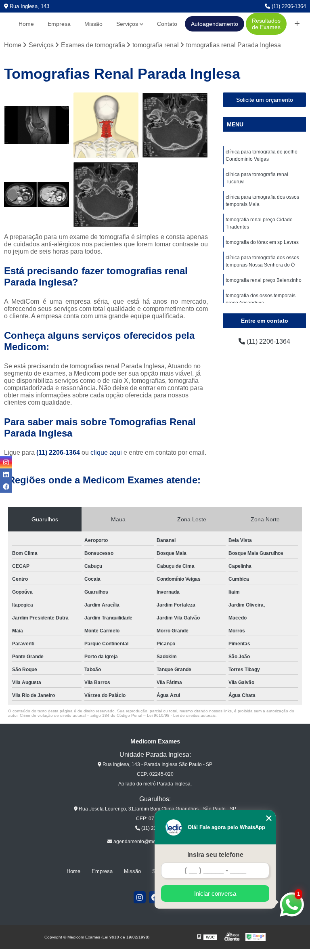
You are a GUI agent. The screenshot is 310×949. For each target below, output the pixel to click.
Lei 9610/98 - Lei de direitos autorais (181, 715)
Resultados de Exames (266, 23)
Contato (167, 24)
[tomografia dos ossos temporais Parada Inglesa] (106, 194)
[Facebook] (6, 487)
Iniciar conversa (215, 893)
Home (26, 24)
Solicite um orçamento (264, 100)
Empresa (59, 24)
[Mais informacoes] (297, 23)
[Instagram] (140, 897)
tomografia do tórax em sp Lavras (262, 242)
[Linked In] (6, 474)
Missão (93, 24)
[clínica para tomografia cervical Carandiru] (106, 125)
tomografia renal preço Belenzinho (264, 280)
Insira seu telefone (215, 854)
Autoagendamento (214, 24)
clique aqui (106, 452)
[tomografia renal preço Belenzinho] (36, 194)
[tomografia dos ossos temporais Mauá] (175, 125)
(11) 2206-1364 (288, 6)
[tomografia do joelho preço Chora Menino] (36, 125)
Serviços (127, 24)
